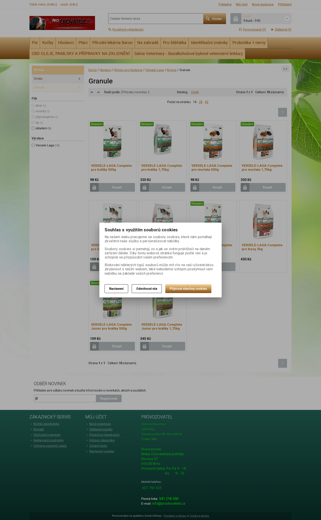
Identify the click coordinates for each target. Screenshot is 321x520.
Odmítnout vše (146, 288)
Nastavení (116, 288)
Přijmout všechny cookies (188, 288)
